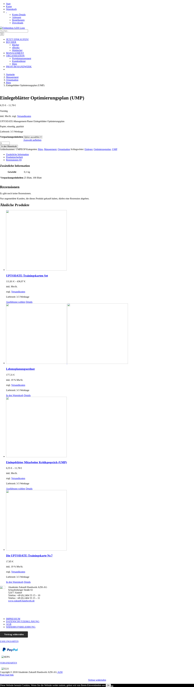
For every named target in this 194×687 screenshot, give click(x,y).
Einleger (88, 149)
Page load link (7, 675)
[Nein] (112, 686)
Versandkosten (24, 116)
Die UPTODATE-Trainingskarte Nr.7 (29, 555)
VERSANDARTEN (8, 663)
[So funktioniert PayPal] (10, 651)
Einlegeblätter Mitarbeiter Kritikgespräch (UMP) (36, 462)
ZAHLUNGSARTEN (9, 641)
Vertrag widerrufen (14, 634)
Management (50, 149)
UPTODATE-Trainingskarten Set (27, 275)
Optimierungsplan (102, 149)
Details (29, 302)
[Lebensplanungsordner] (100, 333)
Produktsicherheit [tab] (14, 157)
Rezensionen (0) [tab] (14, 160)
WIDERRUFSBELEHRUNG (20, 627)
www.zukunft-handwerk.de (21, 600)
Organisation (64, 149)
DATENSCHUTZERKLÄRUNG (22, 621)
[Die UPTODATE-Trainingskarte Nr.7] (100, 520)
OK (108, 685)
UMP (114, 149)
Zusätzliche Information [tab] (17, 154)
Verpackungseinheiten (11, 137)
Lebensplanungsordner (20, 368)
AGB (8, 624)
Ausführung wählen (15, 302)
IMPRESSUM (13, 618)
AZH (60, 672)
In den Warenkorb (9, 146)
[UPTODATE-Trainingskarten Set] (100, 240)
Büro (40, 149)
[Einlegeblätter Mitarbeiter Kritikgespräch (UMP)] (100, 427)
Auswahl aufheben (32, 140)
